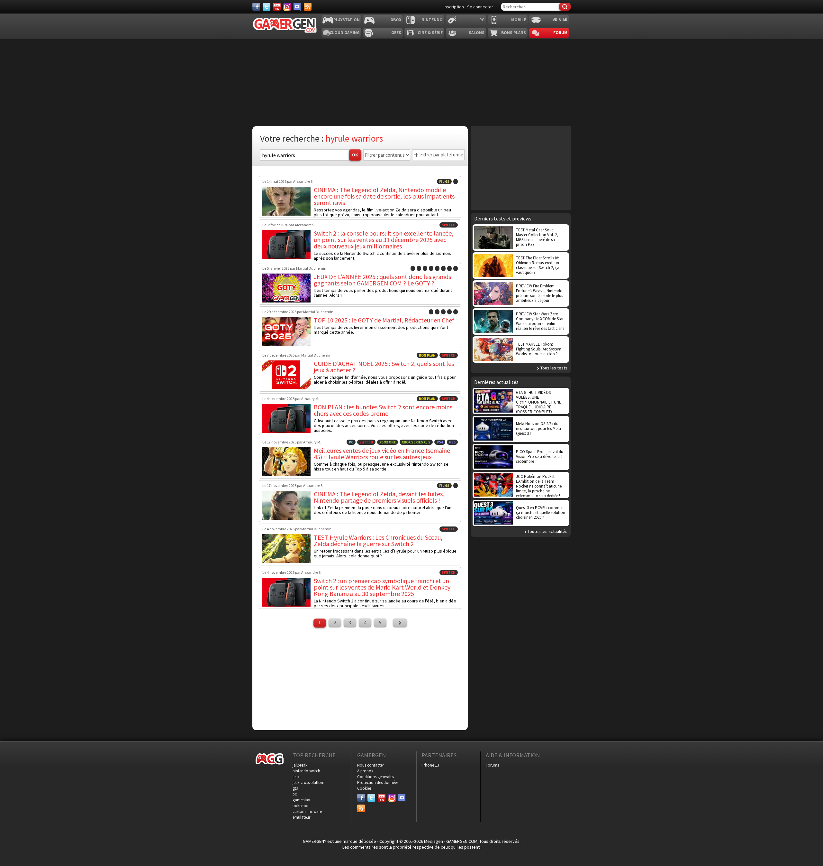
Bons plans (513, 32)
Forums (492, 765)
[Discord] (297, 7)
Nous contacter (370, 765)
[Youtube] (277, 7)
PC (481, 20)
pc (295, 794)
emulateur (301, 817)
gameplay (301, 800)
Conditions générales (375, 776)
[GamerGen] (284, 25)
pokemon (301, 805)
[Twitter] (266, 7)
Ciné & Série (430, 32)
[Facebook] (256, 7)
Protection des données (377, 782)
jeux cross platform (309, 782)
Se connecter (480, 7)
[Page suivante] (400, 622)
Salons (476, 32)
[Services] (308, 7)
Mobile (518, 20)
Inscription (454, 7)
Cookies (364, 788)
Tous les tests (553, 368)
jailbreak (300, 765)
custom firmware (307, 811)
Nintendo (432, 20)
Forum (560, 32)
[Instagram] (287, 7)
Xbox (396, 20)
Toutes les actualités (547, 531)
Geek (396, 32)
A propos (365, 771)
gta (295, 788)
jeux (296, 776)
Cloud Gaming (345, 32)
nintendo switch (306, 771)
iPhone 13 (430, 765)
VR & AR (560, 20)
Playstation (346, 20)
